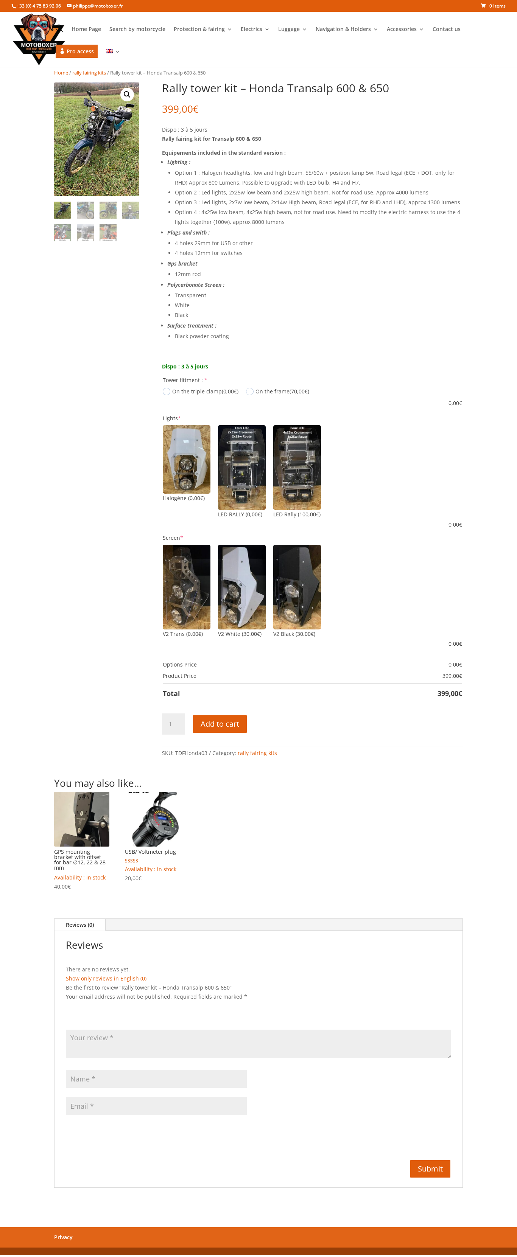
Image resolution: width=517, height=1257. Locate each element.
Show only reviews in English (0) (106, 978)
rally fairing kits (89, 72)
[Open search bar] (59, 28)
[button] (127, 94)
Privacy (63, 1237)
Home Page (86, 29)
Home (61, 72)
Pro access (80, 51)
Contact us (447, 29)
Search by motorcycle (137, 29)
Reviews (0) (80, 924)
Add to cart (220, 724)
